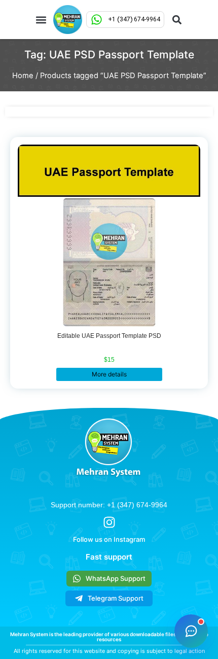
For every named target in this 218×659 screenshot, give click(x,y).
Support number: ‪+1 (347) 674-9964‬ (109, 505)
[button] (41, 19)
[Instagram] (109, 522)
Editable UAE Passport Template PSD (109, 335)
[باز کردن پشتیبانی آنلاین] (191, 631)
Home (22, 75)
